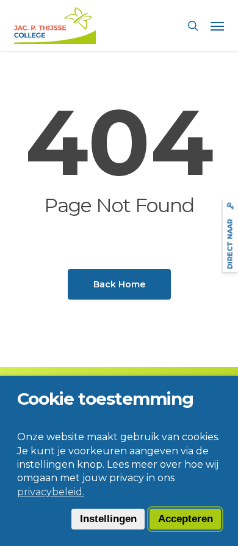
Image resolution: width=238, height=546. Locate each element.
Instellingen (108, 519)
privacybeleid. (50, 492)
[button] (217, 26)
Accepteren (185, 519)
